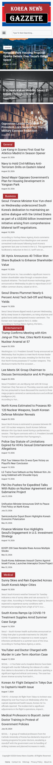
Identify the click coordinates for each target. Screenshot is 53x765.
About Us (48, 762)
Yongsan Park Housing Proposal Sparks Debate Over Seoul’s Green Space (25, 56)
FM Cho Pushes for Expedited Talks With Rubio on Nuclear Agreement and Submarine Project (26, 488)
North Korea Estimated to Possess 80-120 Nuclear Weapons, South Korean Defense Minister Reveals (26, 410)
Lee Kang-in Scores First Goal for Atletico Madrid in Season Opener (23, 151)
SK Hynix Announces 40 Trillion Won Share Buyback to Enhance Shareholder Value (27, 260)
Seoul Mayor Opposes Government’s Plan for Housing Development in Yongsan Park (25, 181)
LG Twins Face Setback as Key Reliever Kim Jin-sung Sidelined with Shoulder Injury (26, 473)
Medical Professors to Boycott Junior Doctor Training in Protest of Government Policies (25, 720)
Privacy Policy (36, 762)
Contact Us (16, 762)
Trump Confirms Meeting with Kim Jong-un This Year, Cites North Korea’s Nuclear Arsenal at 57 (26, 337)
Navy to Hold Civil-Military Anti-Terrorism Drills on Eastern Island (23, 165)
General (7, 48)
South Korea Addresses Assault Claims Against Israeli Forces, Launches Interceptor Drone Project (27, 562)
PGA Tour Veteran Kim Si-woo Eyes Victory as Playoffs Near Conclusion (25, 462)
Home (7, 762)
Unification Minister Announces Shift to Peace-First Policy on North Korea (25, 505)
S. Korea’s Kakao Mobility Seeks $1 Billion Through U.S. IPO (26, 92)
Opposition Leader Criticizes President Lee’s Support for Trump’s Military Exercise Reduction (24, 127)
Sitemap (25, 762)
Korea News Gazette (25, 756)
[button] (3, 32)
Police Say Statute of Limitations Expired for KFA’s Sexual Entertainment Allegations (26, 445)
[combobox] (32, 33)
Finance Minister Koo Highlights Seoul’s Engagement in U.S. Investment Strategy (27, 532)
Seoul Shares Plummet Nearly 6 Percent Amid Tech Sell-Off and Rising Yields (26, 297)
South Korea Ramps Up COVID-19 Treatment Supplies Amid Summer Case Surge (24, 617)
